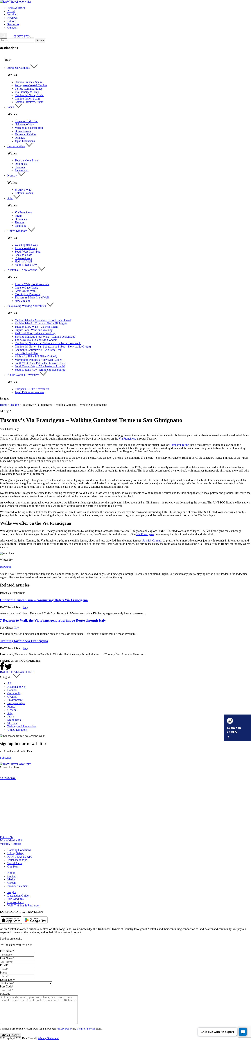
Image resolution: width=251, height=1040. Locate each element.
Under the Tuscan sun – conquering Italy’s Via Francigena (44, 600)
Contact (11, 876)
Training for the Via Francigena (24, 641)
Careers (11, 882)
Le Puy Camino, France (28, 88)
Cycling (12, 696)
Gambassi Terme (179, 444)
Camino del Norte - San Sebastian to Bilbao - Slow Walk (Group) (53, 346)
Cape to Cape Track (26, 287)
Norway (12, 175)
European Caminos (18, 67)
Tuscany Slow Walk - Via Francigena (36, 326)
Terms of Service (86, 1028)
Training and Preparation (21, 726)
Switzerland (21, 170)
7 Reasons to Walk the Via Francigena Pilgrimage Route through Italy (53, 620)
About (11, 872)
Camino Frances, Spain (28, 82)
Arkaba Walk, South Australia (32, 284)
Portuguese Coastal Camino (31, 85)
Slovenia (20, 167)
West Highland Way (26, 244)
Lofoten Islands (24, 193)
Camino (12, 690)
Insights (14, 404)
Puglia (18, 215)
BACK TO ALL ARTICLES (17, 672)
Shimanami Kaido (25, 134)
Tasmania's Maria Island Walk (32, 297)
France (11, 706)
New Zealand (23, 300)
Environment (14, 699)
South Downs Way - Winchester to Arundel (40, 366)
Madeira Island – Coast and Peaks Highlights (41, 323)
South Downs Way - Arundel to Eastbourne (40, 369)
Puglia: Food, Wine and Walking (34, 330)
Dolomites (21, 163)
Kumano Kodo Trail (26, 121)
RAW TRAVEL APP (19, 856)
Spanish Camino (151, 540)
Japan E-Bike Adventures (29, 392)
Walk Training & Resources (23, 905)
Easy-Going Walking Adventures (26, 305)
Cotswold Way (23, 258)
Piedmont (20, 225)
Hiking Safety (15, 853)
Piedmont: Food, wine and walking (35, 333)
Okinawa (20, 137)
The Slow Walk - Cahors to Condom (36, 339)
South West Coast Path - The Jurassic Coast (40, 363)
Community (14, 693)
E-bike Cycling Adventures (23, 374)
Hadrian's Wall (23, 261)
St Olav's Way (23, 189)
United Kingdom (17, 230)
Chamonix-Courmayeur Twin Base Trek (38, 349)
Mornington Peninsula (27, 294)
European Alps (16, 146)
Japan (11, 107)
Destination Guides (18, 895)
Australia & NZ (16, 686)
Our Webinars (15, 902)
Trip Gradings (15, 898)
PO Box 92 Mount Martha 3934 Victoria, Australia (11, 840)
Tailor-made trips (17, 859)
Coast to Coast (23, 254)
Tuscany (19, 222)
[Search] (3, 36)
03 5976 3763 (8, 778)
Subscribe (5, 757)
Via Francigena (23, 212)
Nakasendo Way (24, 124)
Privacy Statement (17, 886)
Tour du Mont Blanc (26, 160)
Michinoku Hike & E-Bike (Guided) (36, 356)
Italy (10, 198)
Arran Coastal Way (26, 248)
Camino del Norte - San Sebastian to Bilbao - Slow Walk (48, 343)
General (12, 709)
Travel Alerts (14, 863)
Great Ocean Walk (25, 290)
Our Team (13, 866)
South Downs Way (26, 264)
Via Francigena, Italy (27, 91)
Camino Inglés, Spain (27, 98)
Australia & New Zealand (22, 269)
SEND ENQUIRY (10, 1034)
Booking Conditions (19, 850)
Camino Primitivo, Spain (29, 101)
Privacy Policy (64, 1028)
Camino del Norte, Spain (29, 95)
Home (3, 404)
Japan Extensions (25, 141)
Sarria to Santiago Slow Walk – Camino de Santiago (45, 336)
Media (11, 879)
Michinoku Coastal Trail (29, 127)
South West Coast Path (28, 251)
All (9, 683)
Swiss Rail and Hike (26, 353)
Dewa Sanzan (23, 131)
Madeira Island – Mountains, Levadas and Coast (43, 320)
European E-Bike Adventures (32, 389)
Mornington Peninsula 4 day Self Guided (38, 359)
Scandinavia (14, 719)
